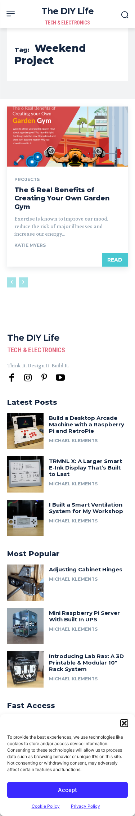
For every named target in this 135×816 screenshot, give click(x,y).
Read (114, 260)
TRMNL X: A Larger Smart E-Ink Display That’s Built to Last (85, 467)
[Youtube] (60, 377)
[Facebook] (11, 377)
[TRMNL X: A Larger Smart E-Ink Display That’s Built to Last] (25, 474)
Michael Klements (73, 440)
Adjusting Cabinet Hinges (85, 569)
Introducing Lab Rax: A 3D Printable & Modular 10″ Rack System (86, 662)
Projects (27, 179)
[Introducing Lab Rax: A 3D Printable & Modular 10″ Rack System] (25, 669)
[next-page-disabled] (23, 282)
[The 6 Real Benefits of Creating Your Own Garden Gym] (67, 136)
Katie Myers (30, 245)
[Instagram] (27, 377)
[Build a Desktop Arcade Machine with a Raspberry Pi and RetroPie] (25, 431)
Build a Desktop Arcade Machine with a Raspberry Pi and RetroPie (86, 424)
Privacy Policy (85, 806)
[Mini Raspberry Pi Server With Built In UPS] (25, 626)
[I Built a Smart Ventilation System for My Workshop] (25, 518)
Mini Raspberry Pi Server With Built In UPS (84, 616)
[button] (124, 723)
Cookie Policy (46, 806)
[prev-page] (11, 282)
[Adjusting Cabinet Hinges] (25, 583)
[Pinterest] (44, 377)
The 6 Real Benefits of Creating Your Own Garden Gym (62, 198)
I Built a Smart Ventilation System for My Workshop (86, 507)
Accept (67, 789)
